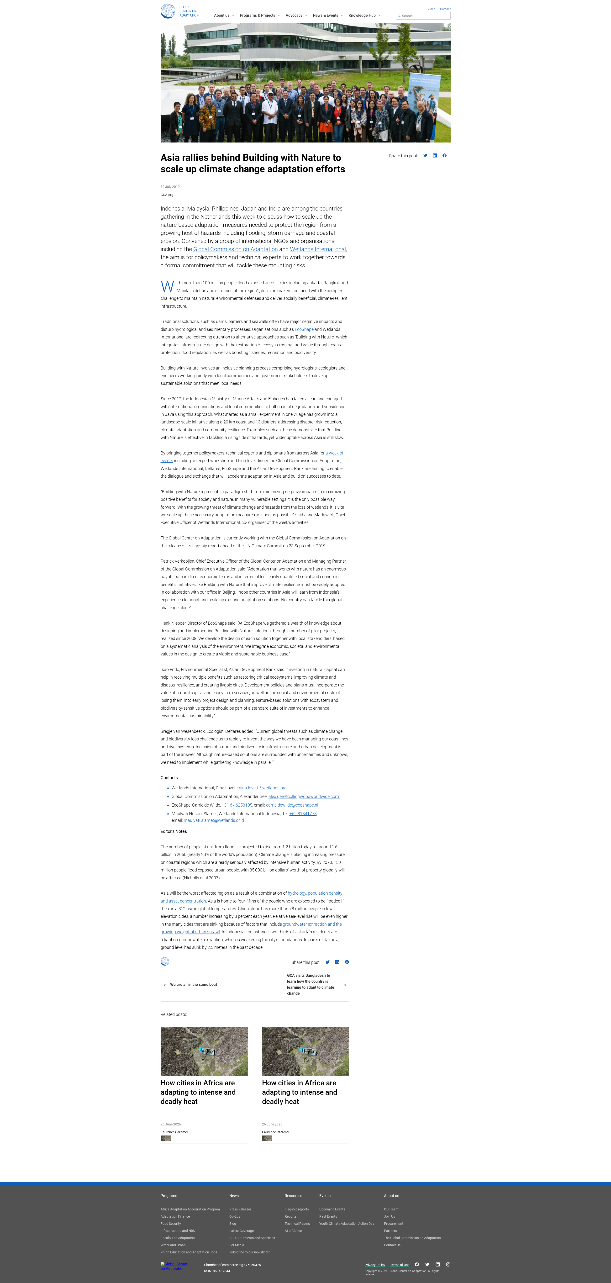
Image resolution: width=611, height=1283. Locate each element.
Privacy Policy (375, 1265)
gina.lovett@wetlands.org (263, 787)
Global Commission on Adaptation (235, 249)
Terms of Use (399, 1265)
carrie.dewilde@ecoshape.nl (292, 805)
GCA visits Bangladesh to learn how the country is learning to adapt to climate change (310, 984)
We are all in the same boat (193, 984)
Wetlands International (318, 249)
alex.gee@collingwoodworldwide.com (304, 796)
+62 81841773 (303, 813)
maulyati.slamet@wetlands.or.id (214, 820)
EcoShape (304, 329)
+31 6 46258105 (237, 805)
